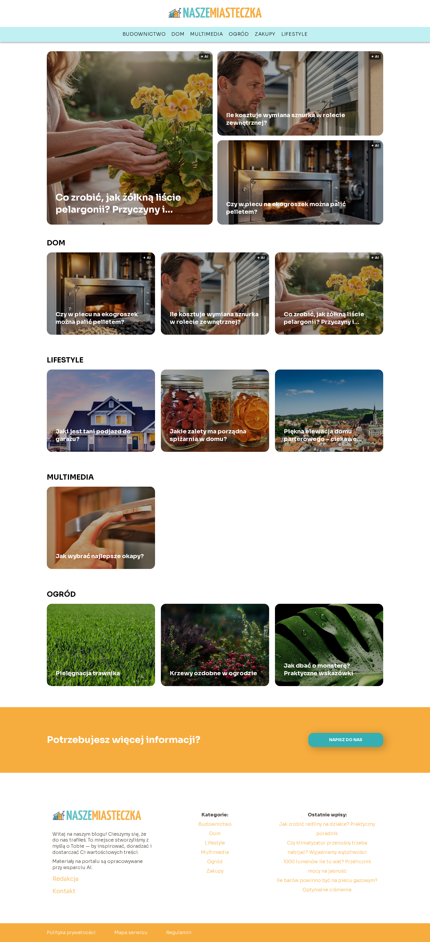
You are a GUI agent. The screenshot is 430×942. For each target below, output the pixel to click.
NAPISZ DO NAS (345, 739)
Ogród (239, 34)
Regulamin (178, 932)
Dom (177, 34)
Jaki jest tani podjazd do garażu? (93, 435)
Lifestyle (294, 34)
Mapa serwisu (130, 932)
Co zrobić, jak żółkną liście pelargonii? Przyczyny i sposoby (118, 203)
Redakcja (65, 879)
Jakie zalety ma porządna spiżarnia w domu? (208, 435)
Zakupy (265, 34)
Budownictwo (144, 34)
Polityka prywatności (71, 932)
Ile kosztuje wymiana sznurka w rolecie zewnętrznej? (285, 119)
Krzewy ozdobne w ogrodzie (213, 673)
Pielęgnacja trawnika (88, 673)
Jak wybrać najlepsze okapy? (100, 556)
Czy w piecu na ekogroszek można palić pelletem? (286, 208)
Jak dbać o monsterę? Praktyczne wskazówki (318, 669)
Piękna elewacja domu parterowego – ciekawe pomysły (320, 435)
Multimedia (206, 34)
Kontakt (63, 891)
